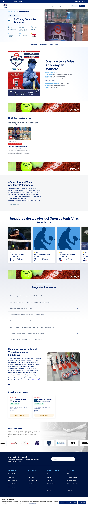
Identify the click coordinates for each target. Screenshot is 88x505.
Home (9, 11)
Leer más (10, 156)
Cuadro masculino (43, 44)
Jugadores (66, 6)
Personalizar (63, 502)
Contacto (69, 490)
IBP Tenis (64, 298)
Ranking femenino (12, 484)
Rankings (59, 6)
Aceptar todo (82, 502)
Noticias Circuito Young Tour (15, 143)
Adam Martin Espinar (42, 255)
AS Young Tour (44, 6)
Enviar (77, 459)
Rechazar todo (73, 502)
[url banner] (44, 107)
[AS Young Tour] (5, 6)
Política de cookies (32, 503)
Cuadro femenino (33, 44)
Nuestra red (77, 1)
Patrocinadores (51, 484)
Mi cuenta (69, 487)
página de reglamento (38, 317)
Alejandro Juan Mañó (67, 255)
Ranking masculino (12, 480)
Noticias (83, 1)
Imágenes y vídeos (54, 44)
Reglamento (11, 477)
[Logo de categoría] (19, 133)
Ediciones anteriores (13, 487)
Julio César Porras (17, 255)
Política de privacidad (72, 477)
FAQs (48, 487)
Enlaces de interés (53, 470)
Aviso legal (69, 474)
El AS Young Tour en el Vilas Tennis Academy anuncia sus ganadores (17, 147)
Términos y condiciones (73, 484)
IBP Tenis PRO (12, 470)
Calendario (30, 474)
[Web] (9, 384)
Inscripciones (53, 6)
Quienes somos (51, 490)
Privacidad (70, 470)
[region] (44, 501)
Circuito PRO (35, 6)
